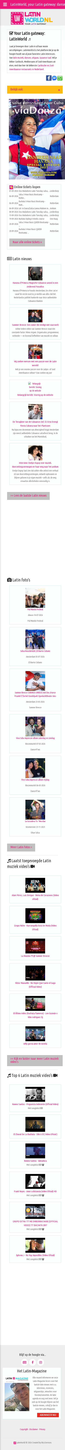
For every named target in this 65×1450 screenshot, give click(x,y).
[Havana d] (35, 273)
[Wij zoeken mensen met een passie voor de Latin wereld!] (35, 351)
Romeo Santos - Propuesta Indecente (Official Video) (35, 1104)
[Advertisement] (32, 537)
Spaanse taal (45, 57)
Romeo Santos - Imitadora (35, 1160)
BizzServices (46, 1442)
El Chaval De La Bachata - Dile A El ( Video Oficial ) (35, 1134)
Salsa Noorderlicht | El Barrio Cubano (35, 651)
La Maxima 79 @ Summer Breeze (35, 956)
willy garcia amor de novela (35, 1043)
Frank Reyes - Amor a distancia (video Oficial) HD (35, 1191)
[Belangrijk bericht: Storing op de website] (35, 387)
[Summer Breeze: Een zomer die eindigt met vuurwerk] (35, 316)
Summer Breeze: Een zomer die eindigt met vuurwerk (35, 324)
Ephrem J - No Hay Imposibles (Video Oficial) (35, 1255)
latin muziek (18, 57)
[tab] (35, 90)
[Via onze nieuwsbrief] (24, 1362)
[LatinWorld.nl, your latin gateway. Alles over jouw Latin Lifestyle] (15, 1442)
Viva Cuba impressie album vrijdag (35, 779)
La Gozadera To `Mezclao (35, 821)
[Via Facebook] (32, 1362)
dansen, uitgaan (31, 57)
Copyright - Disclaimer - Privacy (32, 1429)
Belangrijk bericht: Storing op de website (35, 394)
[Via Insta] (40, 1362)
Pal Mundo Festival (35, 609)
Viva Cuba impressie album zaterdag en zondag (35, 738)
